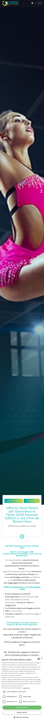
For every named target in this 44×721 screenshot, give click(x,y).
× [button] (41, 659)
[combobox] (39, 659)
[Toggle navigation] (39, 3)
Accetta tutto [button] (22, 707)
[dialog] (22, 688)
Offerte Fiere (32, 501)
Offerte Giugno (13, 501)
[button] (22, 717)
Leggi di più (26, 688)
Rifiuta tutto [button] (22, 712)
